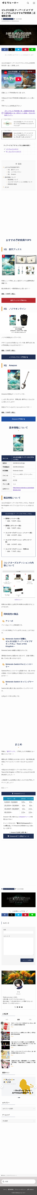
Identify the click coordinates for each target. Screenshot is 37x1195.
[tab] (6, 1019)
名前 (4, 929)
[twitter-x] (15, 1007)
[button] (4, 49)
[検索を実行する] (3, 1182)
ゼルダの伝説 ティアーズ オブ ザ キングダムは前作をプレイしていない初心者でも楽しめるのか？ (23, 135)
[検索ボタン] (28, 3)
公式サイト (17, 599)
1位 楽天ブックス (13, 169)
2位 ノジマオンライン (14, 172)
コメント (6, 936)
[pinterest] (17, 1007)
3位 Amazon (12, 174)
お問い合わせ (30, 1189)
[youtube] (19, 1007)
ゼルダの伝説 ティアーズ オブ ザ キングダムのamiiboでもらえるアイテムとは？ (24, 123)
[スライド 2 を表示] (19, 1097)
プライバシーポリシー (20, 1189)
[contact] (22, 1007)
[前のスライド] (1, 1086)
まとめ (7, 187)
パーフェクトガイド (12, 149)
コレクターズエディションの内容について (20, 182)
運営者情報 (11, 1189)
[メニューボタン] (34, 3)
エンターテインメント (8, 18)
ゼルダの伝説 (19, 18)
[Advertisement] (18, 215)
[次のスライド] (35, 1086)
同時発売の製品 (12, 184)
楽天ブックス (11, 751)
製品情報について (13, 179)
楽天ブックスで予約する (18, 300)
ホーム (5, 1189)
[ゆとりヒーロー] (10, 3)
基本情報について (10, 177)
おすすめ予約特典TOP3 (12, 167)
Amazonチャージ (24, 817)
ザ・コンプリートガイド (13, 151)
